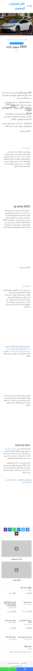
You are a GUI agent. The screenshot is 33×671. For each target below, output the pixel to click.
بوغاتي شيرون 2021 (10, 620)
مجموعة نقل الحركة (10, 449)
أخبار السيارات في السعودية (13, 39)
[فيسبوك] (27, 529)
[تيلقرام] (10, 529)
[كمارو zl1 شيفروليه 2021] (24, 631)
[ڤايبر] (5, 529)
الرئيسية (23, 39)
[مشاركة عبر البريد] (16, 533)
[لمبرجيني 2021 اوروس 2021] (24, 614)
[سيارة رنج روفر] (24, 596)
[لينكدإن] (19, 529)
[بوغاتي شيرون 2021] (8, 614)
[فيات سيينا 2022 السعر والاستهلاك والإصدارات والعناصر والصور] (8, 596)
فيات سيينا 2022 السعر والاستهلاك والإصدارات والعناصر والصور (9, 603)
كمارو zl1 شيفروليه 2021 (25, 637)
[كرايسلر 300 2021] (8, 631)
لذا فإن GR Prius (19, 157)
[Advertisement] (16, 71)
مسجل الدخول (20, 651)
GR (7, 104)
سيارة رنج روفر (27, 602)
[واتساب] (14, 529)
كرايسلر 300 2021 (10, 637)
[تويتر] (23, 529)
